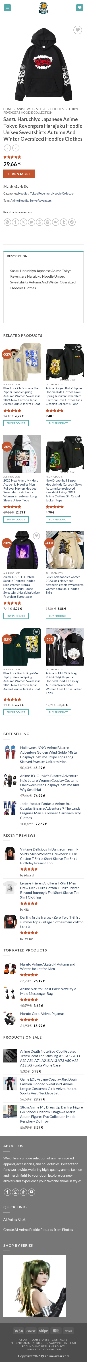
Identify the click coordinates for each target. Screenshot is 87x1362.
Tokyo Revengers (40, 200)
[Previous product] (15, 148)
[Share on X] (23, 222)
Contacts (59, 1339)
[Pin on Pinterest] (47, 222)
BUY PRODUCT (16, 423)
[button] (7, 8)
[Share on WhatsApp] (7, 222)
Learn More (19, 174)
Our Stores (40, 1339)
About (24, 1339)
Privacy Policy (56, 1343)
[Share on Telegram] (72, 222)
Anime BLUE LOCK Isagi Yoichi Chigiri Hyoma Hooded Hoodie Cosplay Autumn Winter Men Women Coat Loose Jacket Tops (64, 683)
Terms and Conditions (44, 1349)
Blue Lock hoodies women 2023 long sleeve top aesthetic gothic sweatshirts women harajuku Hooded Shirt (64, 585)
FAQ (73, 1343)
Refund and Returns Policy (43, 1346)
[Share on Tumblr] (63, 222)
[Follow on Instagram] (15, 1192)
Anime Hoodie (19, 200)
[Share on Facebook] (15, 222)
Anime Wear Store (31, 109)
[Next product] (7, 148)
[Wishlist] (79, 8)
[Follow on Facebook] (7, 1192)
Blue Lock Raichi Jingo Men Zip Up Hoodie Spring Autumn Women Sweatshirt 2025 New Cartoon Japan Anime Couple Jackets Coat (22, 681)
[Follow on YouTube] (31, 1192)
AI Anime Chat (14, 1219)
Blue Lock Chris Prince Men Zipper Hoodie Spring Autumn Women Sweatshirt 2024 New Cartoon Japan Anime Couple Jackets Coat (22, 396)
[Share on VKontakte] (55, 222)
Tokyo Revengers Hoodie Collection (41, 110)
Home (7, 109)
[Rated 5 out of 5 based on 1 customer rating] (43, 157)
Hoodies (57, 109)
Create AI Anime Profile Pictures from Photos (38, 1229)
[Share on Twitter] (31, 222)
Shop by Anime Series (26, 1343)
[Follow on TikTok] (23, 1192)
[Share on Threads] (39, 222)
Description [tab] (17, 256)
